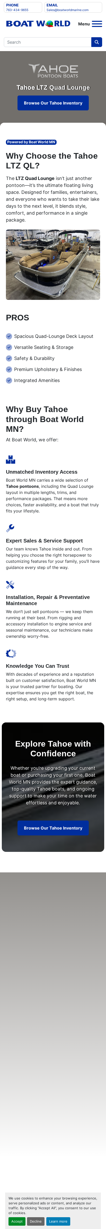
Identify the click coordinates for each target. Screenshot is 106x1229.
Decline (36, 1221)
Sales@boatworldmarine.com (68, 10)
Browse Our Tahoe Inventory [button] (53, 103)
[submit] (96, 42)
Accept (17, 1221)
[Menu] (97, 24)
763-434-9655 (17, 10)
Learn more (58, 1221)
